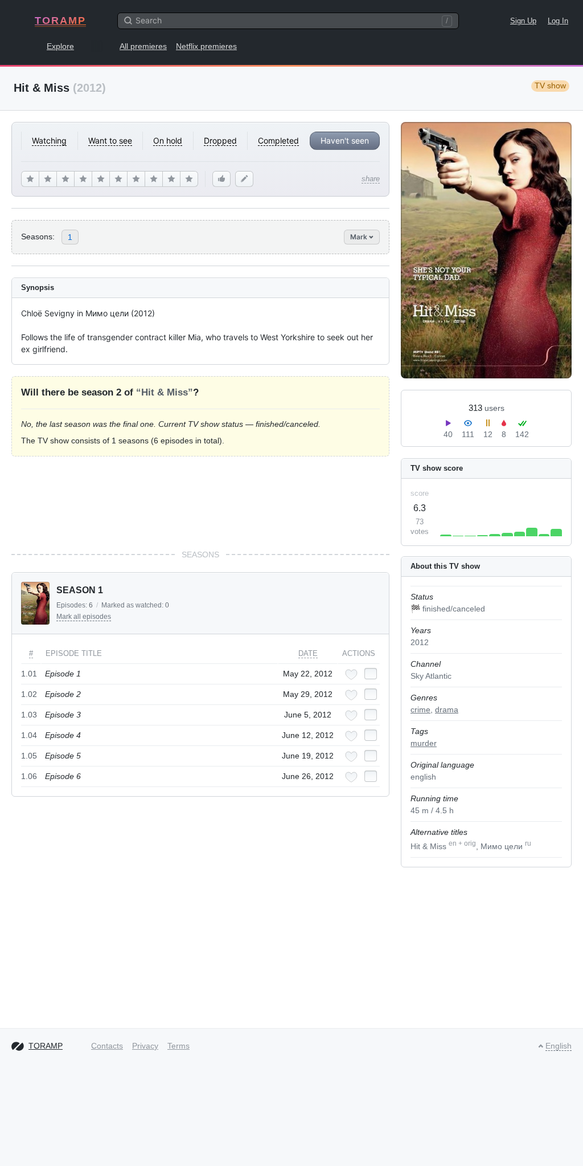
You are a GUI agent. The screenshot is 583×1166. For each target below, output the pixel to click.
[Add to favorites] (351, 674)
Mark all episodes (83, 617)
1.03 (29, 714)
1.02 (29, 694)
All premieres (143, 46)
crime (420, 709)
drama (446, 709)
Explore (60, 46)
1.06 (29, 776)
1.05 (29, 755)
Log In (558, 21)
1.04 (29, 735)
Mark (359, 237)
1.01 (29, 673)
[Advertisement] (200, 502)
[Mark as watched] (370, 673)
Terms (178, 1045)
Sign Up (523, 21)
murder (423, 743)
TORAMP (60, 20)
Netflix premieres (206, 46)
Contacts (107, 1045)
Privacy (145, 1045)
